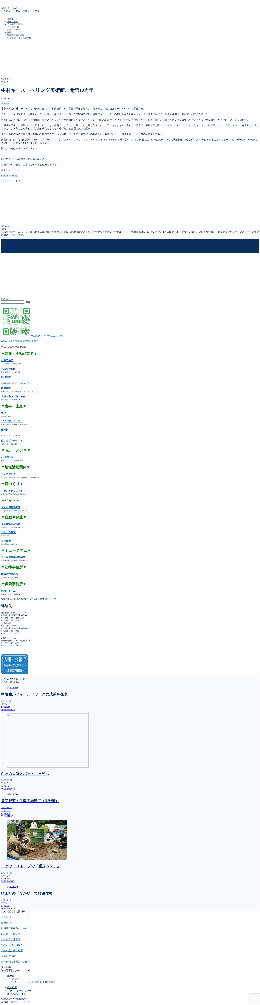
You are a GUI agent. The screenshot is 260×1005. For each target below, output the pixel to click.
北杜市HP (6, 917)
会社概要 (12, 987)
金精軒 (4, 429)
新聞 (9, 32)
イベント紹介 (13, 27)
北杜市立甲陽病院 (10, 934)
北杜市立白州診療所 (12, 950)
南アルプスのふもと (12, 440)
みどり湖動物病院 (10, 507)
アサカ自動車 (8, 532)
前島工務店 (7, 360)
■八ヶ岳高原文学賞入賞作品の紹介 (20, 341)
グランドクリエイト (12, 490)
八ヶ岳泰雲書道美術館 (13, 557)
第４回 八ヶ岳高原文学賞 (19, 38)
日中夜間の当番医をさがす (15, 961)
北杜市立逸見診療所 (12, 945)
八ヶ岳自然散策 (14, 24)
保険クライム (8, 590)
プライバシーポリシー (19, 990)
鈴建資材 (6, 388)
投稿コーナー (13, 29)
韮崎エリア (12, 19)
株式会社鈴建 (8, 368)
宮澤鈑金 (6, 540)
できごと (6, 82)
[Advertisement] (91, 204)
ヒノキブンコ (8, 474)
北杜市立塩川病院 (10, 939)
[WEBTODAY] (9, 8)
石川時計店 (7, 457)
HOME (10, 976)
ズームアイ (12, 21)
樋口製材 (6, 377)
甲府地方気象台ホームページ (16, 928)
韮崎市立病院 (8, 956)
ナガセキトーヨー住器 (13, 396)
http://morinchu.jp (9, 175)
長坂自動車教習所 (10, 524)
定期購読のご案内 (15, 35)
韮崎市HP (6, 922)
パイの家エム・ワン (12, 421)
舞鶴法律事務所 (9, 574)
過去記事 (6, 970)
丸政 (3, 413)
